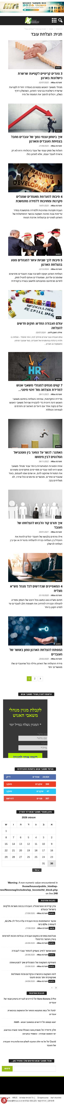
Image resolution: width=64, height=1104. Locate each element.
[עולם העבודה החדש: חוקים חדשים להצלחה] (35, 304)
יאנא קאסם (51, 1022)
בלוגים (58, 67)
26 (28, 857)
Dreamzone (43, 1097)
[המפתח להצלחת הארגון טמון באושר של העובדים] (35, 630)
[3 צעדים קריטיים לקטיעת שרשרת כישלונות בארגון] (35, 54)
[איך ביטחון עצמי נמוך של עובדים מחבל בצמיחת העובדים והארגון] (35, 118)
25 (36, 857)
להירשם (10, 798)
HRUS (14, 1097)
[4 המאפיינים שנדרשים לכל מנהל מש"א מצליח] (35, 567)
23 (51, 857)
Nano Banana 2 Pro (46, 999)
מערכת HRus (56, 82)
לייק (8, 776)
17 (43, 850)
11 (36, 844)
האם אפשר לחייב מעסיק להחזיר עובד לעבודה (34, 950)
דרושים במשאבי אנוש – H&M (28, 1022)
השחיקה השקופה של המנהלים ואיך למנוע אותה (33, 962)
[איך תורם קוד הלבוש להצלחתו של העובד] (35, 504)
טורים (59, 317)
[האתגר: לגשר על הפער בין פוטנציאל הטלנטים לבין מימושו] (35, 433)
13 (20, 844)
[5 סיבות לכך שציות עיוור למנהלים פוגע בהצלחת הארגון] (35, 241)
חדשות (51, 928)
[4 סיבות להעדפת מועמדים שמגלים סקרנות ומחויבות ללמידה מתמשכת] (35, 177)
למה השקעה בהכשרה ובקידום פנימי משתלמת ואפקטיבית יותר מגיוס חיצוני (33, 976)
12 (28, 844)
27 (20, 857)
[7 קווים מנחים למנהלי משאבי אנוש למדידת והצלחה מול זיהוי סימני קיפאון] (35, 366)
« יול (37, 870)
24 (43, 857)
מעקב (9, 784)
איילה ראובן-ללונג (55, 332)
